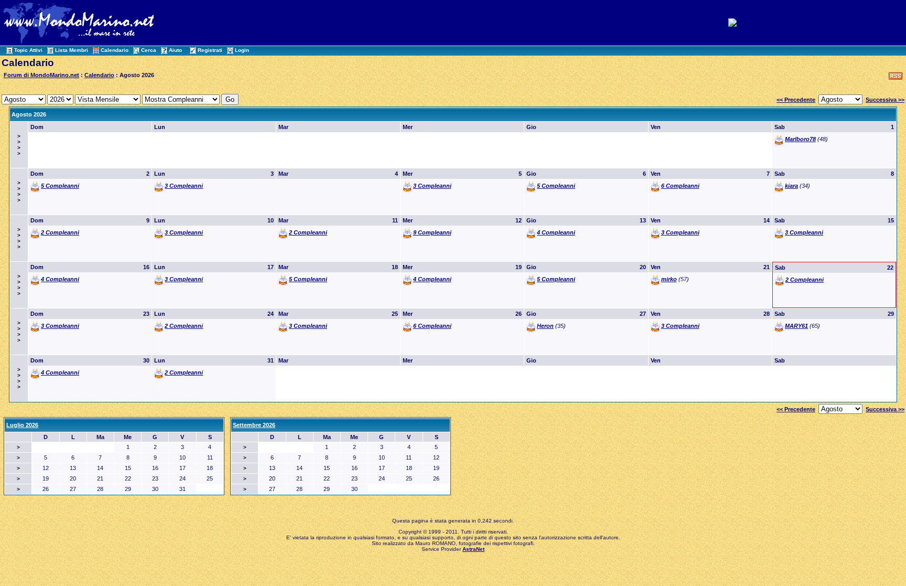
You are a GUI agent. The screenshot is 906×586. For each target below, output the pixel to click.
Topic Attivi (28, 50)
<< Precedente (795, 100)
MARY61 (796, 326)
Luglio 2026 (22, 425)
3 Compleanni (184, 186)
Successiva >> (885, 100)
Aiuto (175, 50)
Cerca (148, 50)
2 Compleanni (60, 232)
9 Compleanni (432, 232)
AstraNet (473, 549)
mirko (669, 279)
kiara (791, 186)
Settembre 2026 (254, 425)
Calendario (114, 50)
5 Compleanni (60, 186)
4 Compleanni (556, 232)
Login (242, 50)
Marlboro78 (800, 139)
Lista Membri (71, 50)
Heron (545, 326)
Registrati (210, 50)
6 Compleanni (680, 186)
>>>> (18, 144)
